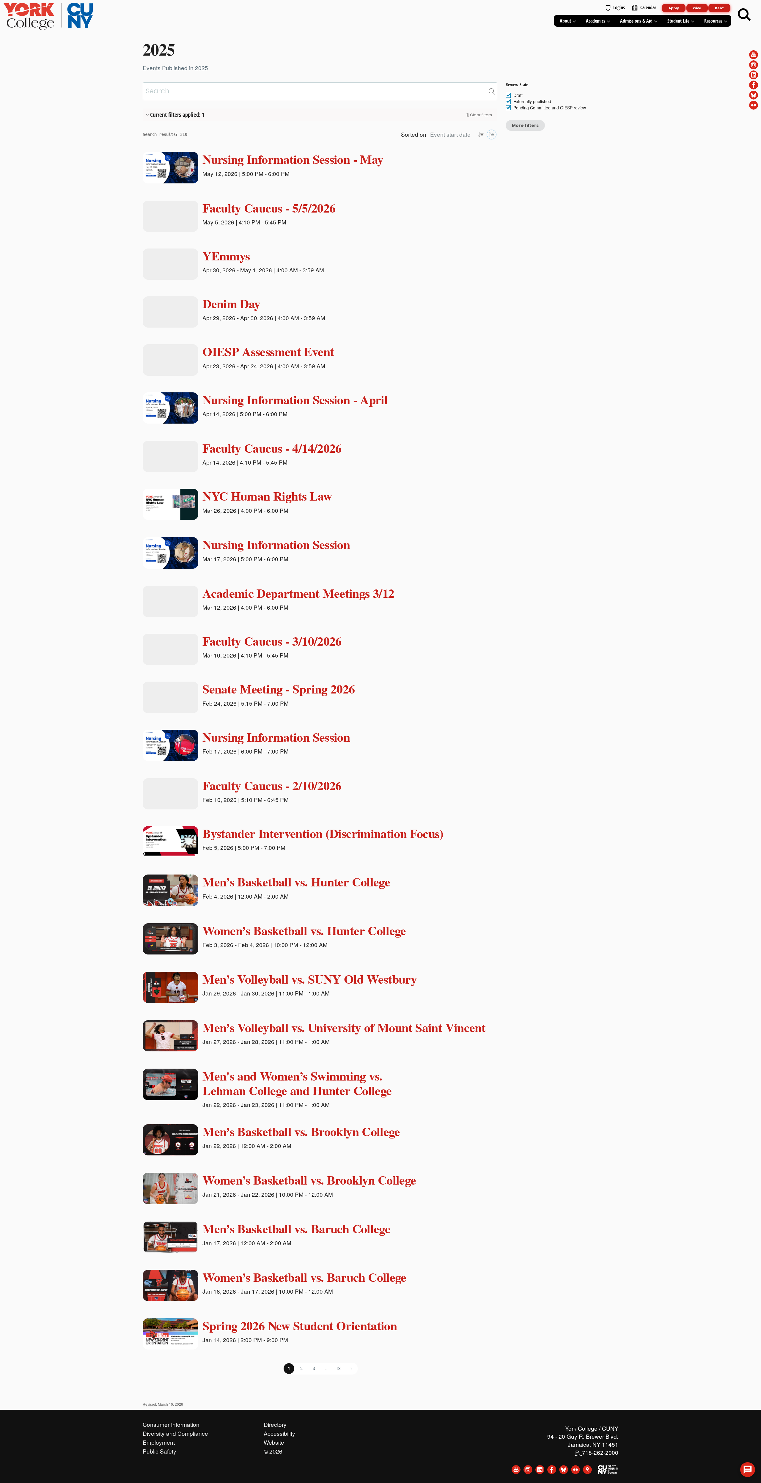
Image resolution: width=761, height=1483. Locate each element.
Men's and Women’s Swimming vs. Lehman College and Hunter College (296, 1083)
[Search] (744, 15)
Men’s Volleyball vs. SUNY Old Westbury (309, 979)
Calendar (648, 7)
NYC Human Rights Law (267, 496)
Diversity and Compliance (175, 1432)
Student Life (678, 21)
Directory (275, 1423)
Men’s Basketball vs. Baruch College (296, 1228)
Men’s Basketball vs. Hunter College (296, 881)
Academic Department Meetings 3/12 (298, 593)
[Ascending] (480, 134)
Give (697, 8)
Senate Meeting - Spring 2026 (278, 689)
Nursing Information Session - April (295, 399)
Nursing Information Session (276, 544)
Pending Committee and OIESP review (549, 107)
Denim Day (231, 303)
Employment (159, 1440)
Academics (595, 21)
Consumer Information (171, 1423)
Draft (518, 95)
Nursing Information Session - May (292, 159)
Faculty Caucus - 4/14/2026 (272, 448)
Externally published (532, 101)
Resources (713, 21)
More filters (525, 125)
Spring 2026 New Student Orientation (299, 1325)
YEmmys (226, 255)
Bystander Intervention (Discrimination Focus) (323, 833)
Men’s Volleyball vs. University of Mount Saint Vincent (343, 1027)
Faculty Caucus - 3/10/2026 (272, 641)
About (565, 21)
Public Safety (159, 1449)
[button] (492, 91)
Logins (619, 7)
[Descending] (491, 134)
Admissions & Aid (636, 21)
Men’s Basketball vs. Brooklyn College (301, 1131)
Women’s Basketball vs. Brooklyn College (309, 1180)
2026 (273, 1449)
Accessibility (279, 1432)
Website (274, 1440)
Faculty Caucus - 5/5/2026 (268, 208)
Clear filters (481, 115)
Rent (719, 8)
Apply (674, 8)
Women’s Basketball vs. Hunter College (304, 930)
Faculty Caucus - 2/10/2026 (272, 785)
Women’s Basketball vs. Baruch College (304, 1277)
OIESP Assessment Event (268, 351)
